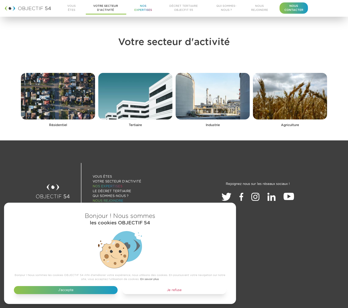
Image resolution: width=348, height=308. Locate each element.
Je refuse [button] (174, 290)
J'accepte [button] (66, 290)
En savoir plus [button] (149, 279)
